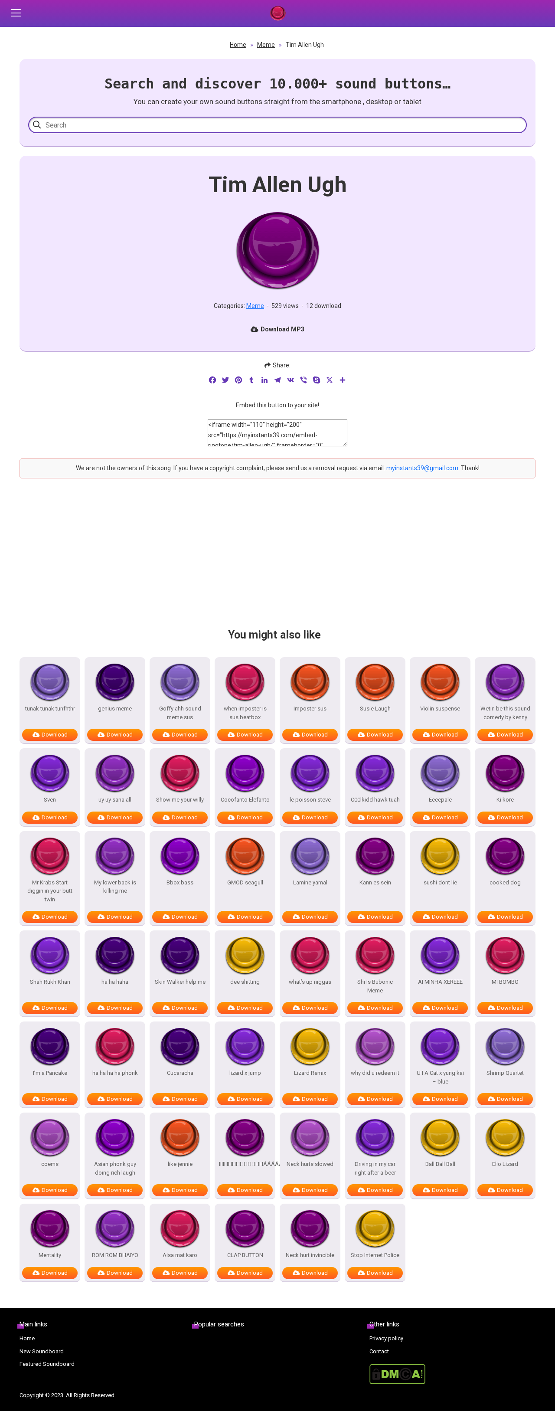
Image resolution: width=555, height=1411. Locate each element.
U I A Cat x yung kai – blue (440, 1077)
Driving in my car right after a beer (375, 1168)
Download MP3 (282, 329)
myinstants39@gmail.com (422, 468)
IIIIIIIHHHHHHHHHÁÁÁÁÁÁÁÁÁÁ (245, 1164)
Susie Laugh (375, 708)
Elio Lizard (505, 1164)
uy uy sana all (114, 799)
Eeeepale (440, 799)
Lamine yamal (310, 882)
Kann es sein (375, 882)
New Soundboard (42, 1351)
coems (50, 1164)
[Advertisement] (277, 561)
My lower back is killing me (115, 886)
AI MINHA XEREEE (440, 982)
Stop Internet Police (375, 1255)
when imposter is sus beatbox (245, 712)
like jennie (180, 1164)
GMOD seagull (245, 882)
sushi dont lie (440, 882)
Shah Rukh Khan (50, 982)
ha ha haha (114, 982)
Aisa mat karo (180, 1255)
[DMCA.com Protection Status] (452, 1374)
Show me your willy (180, 799)
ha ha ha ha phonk (115, 1073)
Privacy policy (386, 1338)
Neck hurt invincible (310, 1255)
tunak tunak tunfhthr (50, 708)
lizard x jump (245, 1073)
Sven (50, 799)
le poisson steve (310, 799)
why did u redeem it (375, 1073)
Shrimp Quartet (505, 1073)
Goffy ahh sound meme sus (180, 712)
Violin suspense (440, 708)
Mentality (50, 1255)
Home (238, 44)
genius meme (115, 708)
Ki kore (505, 799)
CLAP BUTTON (245, 1255)
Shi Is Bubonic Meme (375, 986)
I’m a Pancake (50, 1073)
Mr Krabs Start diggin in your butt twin (49, 891)
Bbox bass (179, 882)
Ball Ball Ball (440, 1164)
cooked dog (505, 882)
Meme (266, 44)
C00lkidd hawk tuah (375, 799)
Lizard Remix (310, 1073)
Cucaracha (180, 1073)
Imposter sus (310, 708)
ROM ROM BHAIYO (115, 1255)
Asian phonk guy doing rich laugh (115, 1168)
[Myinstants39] (277, 13)
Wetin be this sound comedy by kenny (505, 712)
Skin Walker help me (180, 982)
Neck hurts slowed (310, 1164)
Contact (379, 1351)
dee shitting (245, 982)
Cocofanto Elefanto (245, 799)
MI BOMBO (505, 982)
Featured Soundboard (47, 1364)
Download (55, 734)
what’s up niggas (310, 982)
